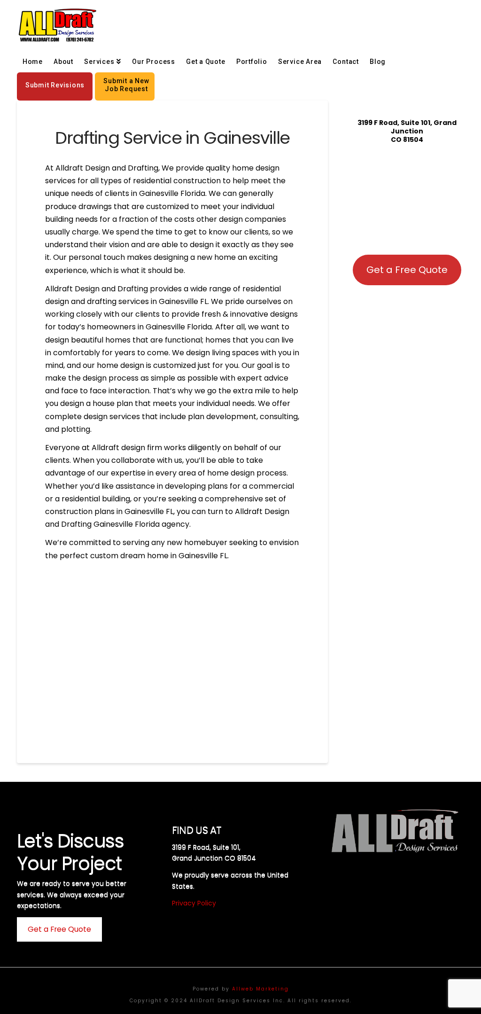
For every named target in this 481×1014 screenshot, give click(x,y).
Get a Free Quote (407, 269)
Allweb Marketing (260, 988)
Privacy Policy (194, 903)
